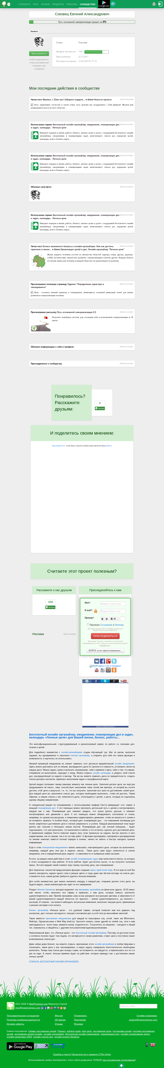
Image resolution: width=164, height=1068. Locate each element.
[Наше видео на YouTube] (97, 672)
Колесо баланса (46, 889)
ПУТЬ (35, 4)
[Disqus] (82, 511)
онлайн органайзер (54, 1034)
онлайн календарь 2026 (19, 1036)
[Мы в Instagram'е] (105, 666)
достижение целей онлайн (28, 1034)
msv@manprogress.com (27, 1007)
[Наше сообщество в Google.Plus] (108, 663)
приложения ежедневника (58, 918)
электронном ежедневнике (55, 847)
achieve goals (74, 1031)
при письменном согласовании (118, 1060)
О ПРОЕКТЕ (24, 4)
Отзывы (59, 1024)
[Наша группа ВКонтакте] (97, 663)
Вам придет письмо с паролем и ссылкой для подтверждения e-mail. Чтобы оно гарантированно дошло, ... (105, 643)
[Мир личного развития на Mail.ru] (108, 672)
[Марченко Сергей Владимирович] (65, 1007)
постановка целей (122, 1031)
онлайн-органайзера (104, 944)
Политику (119, 625)
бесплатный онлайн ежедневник (82, 1034)
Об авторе (60, 1019)
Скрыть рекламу (69, 634)
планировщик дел (47, 808)
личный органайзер (80, 755)
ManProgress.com (38, 1004)
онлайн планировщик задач (135, 1034)
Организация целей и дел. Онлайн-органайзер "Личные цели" (92, 249)
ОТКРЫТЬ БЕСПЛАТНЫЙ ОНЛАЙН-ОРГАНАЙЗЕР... (54, 961)
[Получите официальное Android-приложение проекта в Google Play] (104, 4)
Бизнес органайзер (38, 910)
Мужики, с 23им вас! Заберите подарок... (64, 99)
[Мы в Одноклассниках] (114, 672)
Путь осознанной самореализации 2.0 (76, 312)
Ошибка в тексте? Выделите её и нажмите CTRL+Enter (82, 1054)
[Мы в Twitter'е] (114, 663)
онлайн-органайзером (71, 752)
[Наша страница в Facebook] (103, 663)
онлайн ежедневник (124, 763)
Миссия (59, 1015)
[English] (152, 1046)
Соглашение (106, 625)
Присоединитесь (39, 53)
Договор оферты (15, 1024)
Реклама (78, 1024)
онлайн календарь (102, 773)
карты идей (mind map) (101, 870)
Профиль (34, 31)
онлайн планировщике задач (84, 859)
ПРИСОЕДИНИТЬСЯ (105, 636)
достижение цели (102, 1031)
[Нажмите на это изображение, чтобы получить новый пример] (109, 618)
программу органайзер (90, 889)
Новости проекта (102, 99)
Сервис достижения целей (42, 1031)
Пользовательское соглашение (23, 1015)
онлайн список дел (43, 1036)
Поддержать (80, 1015)
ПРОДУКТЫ (58, 4)
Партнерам (80, 1019)
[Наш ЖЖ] (103, 672)
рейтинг (109, 446)
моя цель (87, 1031)
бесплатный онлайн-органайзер (91, 933)
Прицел (61, 1031)
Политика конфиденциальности (23, 1019)
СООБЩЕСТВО (87, 4)
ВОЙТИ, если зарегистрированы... (105, 650)
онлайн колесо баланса (66, 1036)
